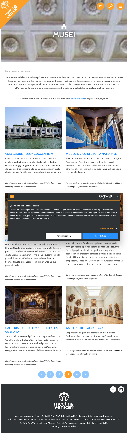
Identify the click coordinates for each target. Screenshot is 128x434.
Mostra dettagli (106, 228)
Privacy (55, 426)
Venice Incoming (78, 98)
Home (7, 71)
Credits (72, 426)
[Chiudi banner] (117, 197)
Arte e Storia (17, 71)
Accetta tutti (100, 236)
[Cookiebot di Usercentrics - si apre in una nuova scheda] (101, 197)
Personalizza (62, 236)
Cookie (64, 426)
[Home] (15, 15)
